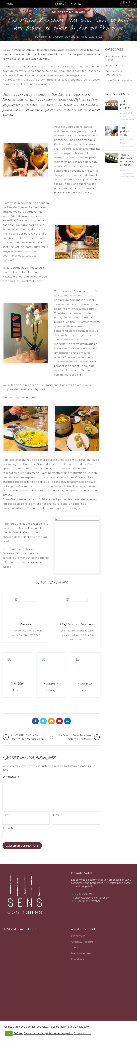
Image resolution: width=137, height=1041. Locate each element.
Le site (17, 690)
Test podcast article (125, 131)
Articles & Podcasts (82, 941)
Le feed (86, 690)
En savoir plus (82, 1033)
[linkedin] (79, 4)
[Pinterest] (59, 721)
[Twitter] (43, 721)
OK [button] (9, 1033)
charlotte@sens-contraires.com (93, 897)
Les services (78, 935)
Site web (8, 828)
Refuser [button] (18, 1033)
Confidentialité (79, 959)
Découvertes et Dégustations (114, 73)
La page (51, 690)
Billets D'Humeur (115, 65)
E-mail (57, 815)
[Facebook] (71, 4)
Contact (75, 947)
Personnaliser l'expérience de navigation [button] (48, 1033)
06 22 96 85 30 (83, 893)
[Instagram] (75, 4)
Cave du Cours (21, 532)
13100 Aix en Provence (87, 900)
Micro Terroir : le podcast (119, 80)
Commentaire (11, 776)
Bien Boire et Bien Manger (68, 12)
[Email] (51, 721)
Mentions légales (81, 953)
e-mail (60, 4)
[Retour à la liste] (51, 736)
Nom (6, 815)
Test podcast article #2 (125, 105)
